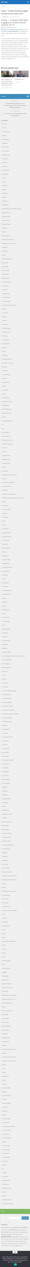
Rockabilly (5, 1034)
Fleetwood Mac (7, 509)
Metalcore (5, 795)
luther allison (12, 1239)
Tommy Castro (6, 1145)
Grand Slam (6, 556)
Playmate (5, 922)
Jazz (4, 625)
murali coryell (3, 1241)
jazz (24, 1236)
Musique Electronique (8, 845)
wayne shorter (19, 1245)
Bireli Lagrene (6, 236)
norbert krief (20, 1241)
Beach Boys (6, 205)
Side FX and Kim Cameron (9, 1061)
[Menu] (28, 2)
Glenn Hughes (6, 548)
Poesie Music (6, 926)
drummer (5, 448)
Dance (4, 394)
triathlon (5, 1165)
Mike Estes (5, 802)
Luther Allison (6, 779)
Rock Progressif (7, 1026)
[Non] (28, 1261)
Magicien (5, 787)
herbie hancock (15, 1237)
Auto (4, 182)
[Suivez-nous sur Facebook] (28, 96)
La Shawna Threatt (7, 706)
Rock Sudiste (6, 1030)
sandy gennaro (17, 1243)
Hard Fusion (6, 583)
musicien (8, 1241)
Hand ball (5, 575)
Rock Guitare (6, 1018)
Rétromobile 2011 (7, 984)
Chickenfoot (6, 340)
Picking (4, 918)
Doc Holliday (6, 432)
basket (4, 197)
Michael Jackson (7, 798)
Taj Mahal (5, 1245)
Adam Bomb (6, 139)
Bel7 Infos (4, 2)
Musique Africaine (7, 833)
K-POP (4, 679)
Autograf (5, 185)
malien (21, 1239)
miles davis (26, 1239)
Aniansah (5, 158)
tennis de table (6, 1118)
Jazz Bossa (5, 633)
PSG (4, 937)
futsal (4, 525)
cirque (4, 351)
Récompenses (6, 968)
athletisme (5, 174)
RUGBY (4, 1045)
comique (5, 367)
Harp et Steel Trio (7, 590)
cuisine (4, 386)
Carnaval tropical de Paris (9, 305)
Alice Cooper (6, 151)
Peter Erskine (6, 906)
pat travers (25, 1241)
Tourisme (5, 1161)
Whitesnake (6, 1184)
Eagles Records (7, 459)
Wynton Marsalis (7, 1199)
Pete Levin (5, 903)
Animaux (5, 162)
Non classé (5, 864)
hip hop (5, 598)
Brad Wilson (6, 274)
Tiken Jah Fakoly (7, 1138)
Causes (4, 317)
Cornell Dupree (6, 374)
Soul (4, 1068)
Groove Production (7, 567)
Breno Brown (6, 278)
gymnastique (6, 571)
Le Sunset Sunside (7, 737)
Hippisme (5, 602)
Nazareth (5, 856)
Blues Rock (5, 263)
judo (4, 675)
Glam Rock (5, 544)
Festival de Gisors (7, 486)
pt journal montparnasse (9, 941)
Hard (4, 579)
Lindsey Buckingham (8, 760)
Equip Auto (5, 471)
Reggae (5, 972)
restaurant (3, 1243)
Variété (4, 1172)
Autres (4, 189)
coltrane (23, 1230)
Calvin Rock (5, 286)
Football (5, 513)
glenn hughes (7, 1234)
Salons (4, 1053)
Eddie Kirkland (6, 463)
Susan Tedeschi (7, 1103)
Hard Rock (5, 586)
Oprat (4, 887)
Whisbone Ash (6, 1180)
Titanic (4, 1142)
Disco (4, 417)
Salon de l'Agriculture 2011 (9, 1049)
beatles (21, 1227)
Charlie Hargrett (7, 328)
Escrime (5, 478)
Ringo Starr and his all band (10, 995)
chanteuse (19, 1230)
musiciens (13, 1241)
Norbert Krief (6, 868)
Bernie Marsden (7, 224)
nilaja (16, 1241)
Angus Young (6, 155)
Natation (5, 852)
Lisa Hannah (6, 764)
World (4, 1192)
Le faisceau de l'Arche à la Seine (11, 714)
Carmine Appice (7, 301)
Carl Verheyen (6, 297)
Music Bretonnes (7, 822)
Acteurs (5, 135)
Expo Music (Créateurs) (9, 482)
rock (6, 1243)
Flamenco (5, 505)
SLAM (4, 1065)
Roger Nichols (6, 1038)
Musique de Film (7, 841)
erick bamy (11, 1232)
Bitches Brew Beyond (8, 239)
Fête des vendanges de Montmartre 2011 (13, 498)
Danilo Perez (6, 397)
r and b (4, 949)
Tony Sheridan (6, 1157)
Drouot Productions (8, 444)
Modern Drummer (7, 814)
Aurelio (4, 178)
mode (4, 806)
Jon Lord (5, 671)
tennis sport (6, 1122)
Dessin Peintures (7, 413)
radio (4, 957)
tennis (4, 1115)
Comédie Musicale (7, 359)
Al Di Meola (6, 147)
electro (4, 467)
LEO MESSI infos (19, 79)
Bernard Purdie (7, 220)
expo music (15, 1232)
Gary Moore (6, 529)
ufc (3, 1169)
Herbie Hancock (7, 594)
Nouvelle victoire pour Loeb (10, 876)
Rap (4, 964)
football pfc (5, 517)
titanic (8, 1245)
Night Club (5, 860)
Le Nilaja (5, 725)
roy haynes (10, 1243)
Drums (4, 451)
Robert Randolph (7, 1003)
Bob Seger (5, 266)
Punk (4, 945)
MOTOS (5, 818)
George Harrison (7, 536)
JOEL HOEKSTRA (7, 660)
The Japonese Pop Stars (9, 1126)
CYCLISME (5, 390)
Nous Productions (7, 872)
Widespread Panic (7, 1188)
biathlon (5, 228)
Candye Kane (6, 293)
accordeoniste (6, 131)
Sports (3, 6)
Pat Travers (6, 899)
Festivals (5, 490)
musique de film (7, 837)
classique (5, 355)
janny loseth (21, 1236)
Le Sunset (5, 733)
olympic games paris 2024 (9, 879)
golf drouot (14, 1234)
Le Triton (5, 744)
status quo (22, 1243)
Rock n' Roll (6, 1022)
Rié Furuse (5, 991)
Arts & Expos (6, 170)
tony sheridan (12, 1245)
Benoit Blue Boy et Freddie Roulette (12, 209)
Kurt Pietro (5, 683)
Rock (4, 1007)
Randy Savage (6, 960)
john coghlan (6, 1239)
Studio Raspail (6, 1088)
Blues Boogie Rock (7, 259)
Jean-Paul (6, 17)
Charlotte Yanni (7, 332)
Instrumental (6, 617)
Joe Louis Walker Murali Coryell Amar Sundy (14, 656)
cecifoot (5, 320)
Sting (4, 1080)
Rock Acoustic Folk (7, 1011)
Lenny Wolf (6, 752)
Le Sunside (5, 741)
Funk (4, 521)
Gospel (4, 552)
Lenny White (6, 748)
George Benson (7, 532)
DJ (3, 428)
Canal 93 (5, 290)
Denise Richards (7, 409)
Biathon (5, 232)
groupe (17, 1234)
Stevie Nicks (6, 1076)
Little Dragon (6, 771)
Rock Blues (5, 1014)
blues (25, 1227)
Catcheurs (5, 313)
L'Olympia (5, 687)
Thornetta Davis (7, 1130)
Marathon (5, 791)
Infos (4, 613)
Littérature (5, 768)
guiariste (21, 1234)
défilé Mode (6, 405)
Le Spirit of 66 (6, 729)
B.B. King (5, 193)
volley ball (5, 1176)
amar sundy (11, 1227)
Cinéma (5, 347)
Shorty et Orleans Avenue (9, 1057)
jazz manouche (6, 640)
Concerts (5, 370)
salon (13, 1243)
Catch (4, 309)
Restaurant (5, 980)
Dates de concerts (7, 401)
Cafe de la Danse (7, 282)
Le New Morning (7, 721)
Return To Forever (7, 987)
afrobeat (5, 143)
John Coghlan (6, 664)
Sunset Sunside (7, 1095)
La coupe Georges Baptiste (10, 691)
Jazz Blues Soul (6, 629)
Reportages (6, 976)
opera (4, 883)
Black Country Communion (9, 243)
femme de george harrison (23, 1232)
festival (2, 1234)
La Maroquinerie (7, 694)
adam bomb (5, 1227)
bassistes (5, 201)
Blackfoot (5, 247)
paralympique (6, 895)
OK (15, 1264)
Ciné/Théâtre (6, 343)
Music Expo (6, 825)
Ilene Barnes (6, 610)
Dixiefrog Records (7, 421)
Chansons (5, 324)
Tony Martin (6, 1153)
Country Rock (6, 382)
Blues (4, 255)
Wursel (4, 1196)
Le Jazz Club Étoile (7, 717)
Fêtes (4, 502)
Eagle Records (6, 455)
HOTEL (4, 606)
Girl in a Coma (6, 540)
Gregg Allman (6, 563)
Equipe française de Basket (10, 475)
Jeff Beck (5, 648)
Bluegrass (5, 251)
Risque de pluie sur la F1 (9, 999)
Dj (3, 424)
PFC (4, 914)
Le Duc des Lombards (8, 710)
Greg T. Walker (6, 559)
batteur (16, 1227)
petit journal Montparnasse (10, 910)
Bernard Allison (7, 216)
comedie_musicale (8, 363)
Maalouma (18, 1239)
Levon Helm (6, 756)
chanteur (13, 1230)
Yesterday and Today (8, 1203)
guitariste (6, 1236)
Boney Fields (6, 270)
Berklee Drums (7, 212)
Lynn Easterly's (6, 783)
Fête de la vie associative (9, 494)
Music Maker (6, 829)
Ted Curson (6, 1107)
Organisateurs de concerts (9, 891)
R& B (4, 953)
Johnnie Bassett (7, 667)
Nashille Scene (6, 849)
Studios (5, 1091)
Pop (4, 930)
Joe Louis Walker (7, 652)
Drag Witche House (8, 440)
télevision (5, 1111)
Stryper (5, 1084)
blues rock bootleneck (5, 1230)
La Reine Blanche (7, 698)
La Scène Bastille (7, 702)
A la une (5, 124)
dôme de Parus (7, 436)
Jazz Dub (5, 637)
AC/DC (4, 128)
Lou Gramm (6, 775)
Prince (4, 933)
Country (5, 378)
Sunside (5, 1099)
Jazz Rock (5, 644)
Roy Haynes (6, 1041)
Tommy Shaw (6, 1149)
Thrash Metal (6, 1134)
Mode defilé (6, 810)
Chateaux (5, 336)
